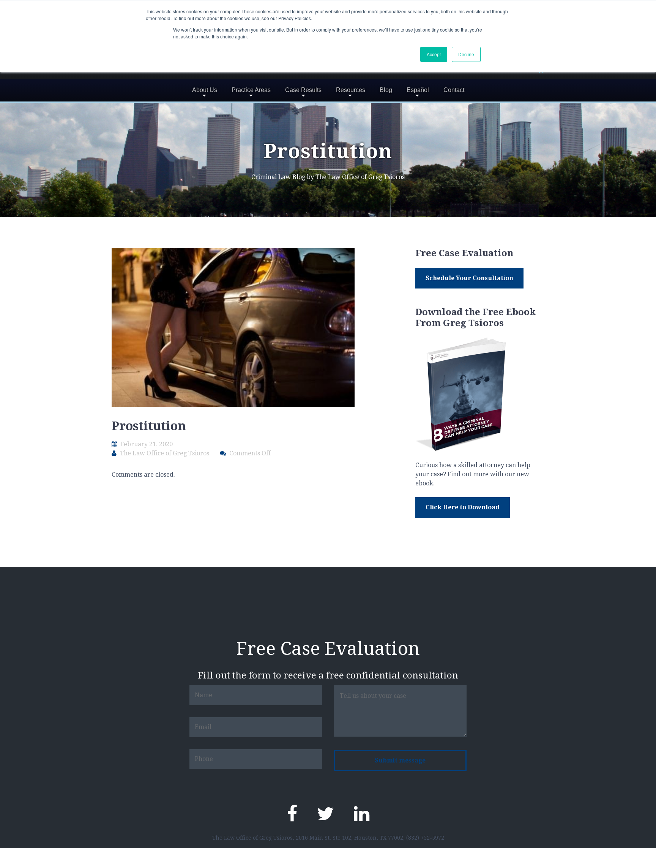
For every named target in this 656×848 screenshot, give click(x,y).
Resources (350, 90)
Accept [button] (434, 54)
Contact (453, 90)
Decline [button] (466, 54)
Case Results (303, 90)
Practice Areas (251, 90)
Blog (386, 90)
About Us (204, 90)
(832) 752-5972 (425, 838)
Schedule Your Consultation (469, 278)
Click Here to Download (463, 507)
